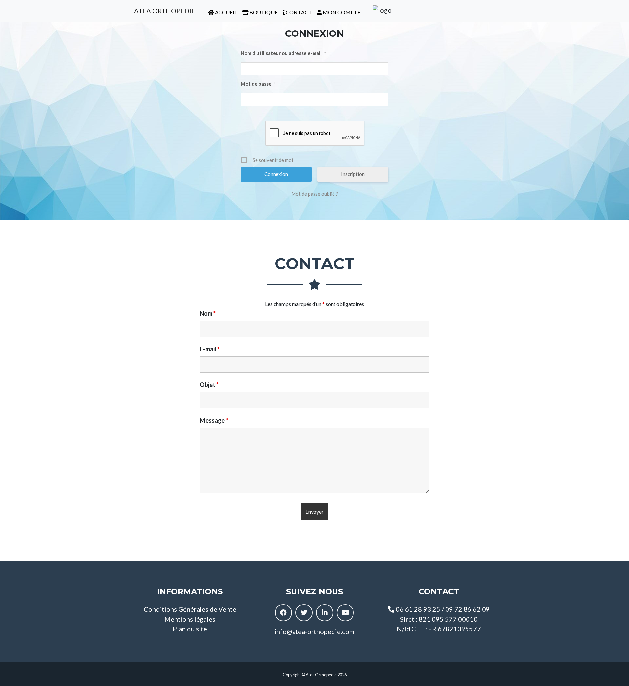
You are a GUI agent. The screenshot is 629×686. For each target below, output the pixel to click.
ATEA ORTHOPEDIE (164, 11)
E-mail (209, 349)
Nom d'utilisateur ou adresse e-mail (283, 53)
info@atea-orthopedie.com (314, 631)
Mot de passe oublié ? (314, 194)
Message (214, 420)
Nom (208, 313)
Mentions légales (189, 619)
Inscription (353, 174)
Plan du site (190, 629)
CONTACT (298, 12)
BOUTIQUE (262, 12)
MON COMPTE (341, 12)
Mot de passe (258, 84)
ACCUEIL (225, 12)
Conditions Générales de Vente (190, 609)
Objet (209, 384)
